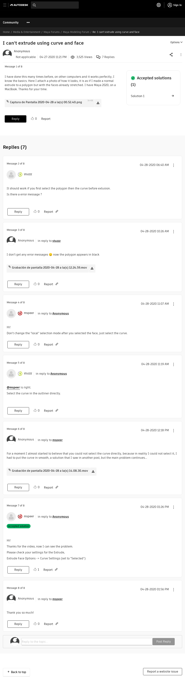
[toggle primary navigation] (6, 5)
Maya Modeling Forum (76, 32)
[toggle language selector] (159, 5)
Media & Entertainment (26, 32)
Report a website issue (162, 671)
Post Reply (163, 641)
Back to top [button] (18, 672)
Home (6, 32)
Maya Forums (52, 32)
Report (45, 119)
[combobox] (55, 5)
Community (11, 22)
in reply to (49, 241)
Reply (16, 119)
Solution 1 (137, 96)
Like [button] (32, 118)
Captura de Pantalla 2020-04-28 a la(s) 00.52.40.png (46, 102)
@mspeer (13, 387)
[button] (180, 54)
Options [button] (175, 42)
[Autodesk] (19, 5)
